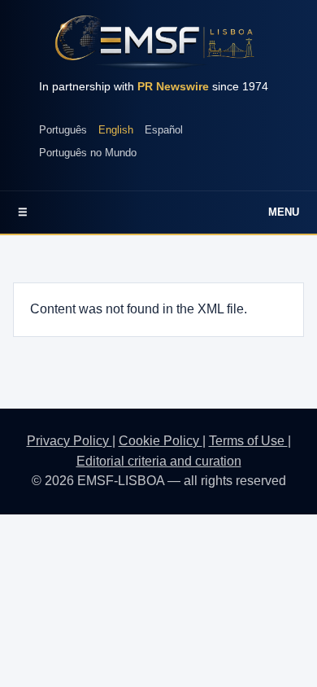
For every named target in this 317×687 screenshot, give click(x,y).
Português (63, 130)
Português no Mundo (88, 153)
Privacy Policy (69, 441)
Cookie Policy (160, 441)
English (115, 130)
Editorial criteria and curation (158, 461)
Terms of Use (248, 441)
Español (164, 130)
